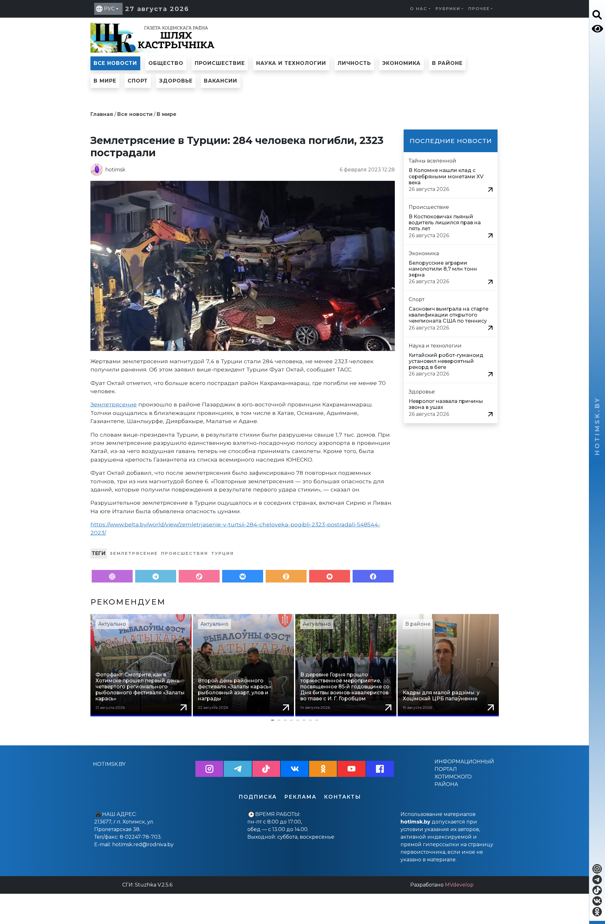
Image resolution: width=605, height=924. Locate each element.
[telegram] (597, 879)
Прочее (479, 8)
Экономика (401, 63)
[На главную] (153, 37)
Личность (354, 63)
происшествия (184, 553)
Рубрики (447, 8)
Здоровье (176, 81)
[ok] (597, 911)
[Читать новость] (490, 189)
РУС (109, 9)
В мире (105, 81)
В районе (447, 63)
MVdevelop (459, 885)
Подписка (258, 797)
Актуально (112, 624)
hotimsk (115, 170)
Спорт (138, 81)
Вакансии (220, 81)
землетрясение (134, 553)
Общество (165, 63)
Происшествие (220, 63)
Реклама (300, 797)
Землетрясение (113, 404)
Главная (101, 114)
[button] (294, 720)
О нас (418, 8)
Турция (222, 553)
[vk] (597, 901)
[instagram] (597, 869)
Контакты (342, 797)
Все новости (115, 63)
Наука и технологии (291, 63)
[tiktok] (597, 890)
